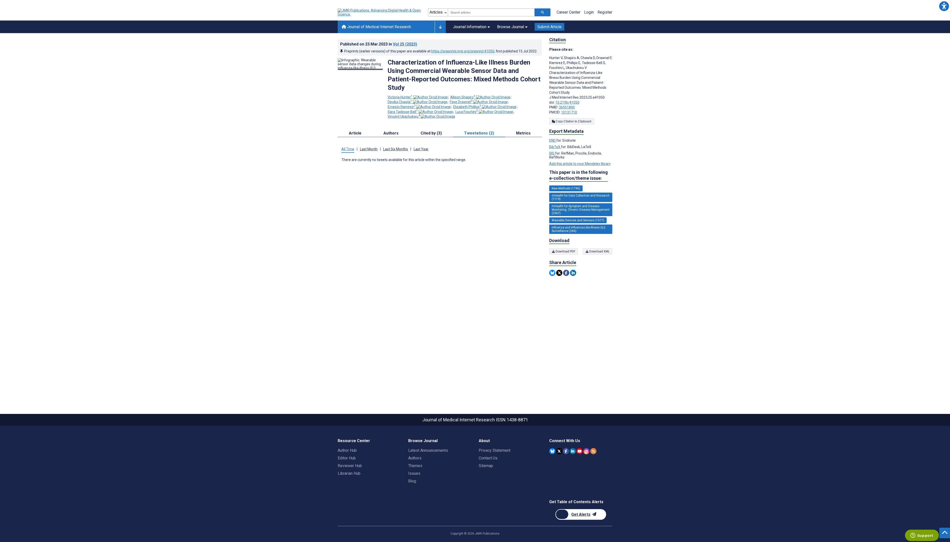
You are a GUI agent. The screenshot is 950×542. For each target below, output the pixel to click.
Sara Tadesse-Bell (403, 112)
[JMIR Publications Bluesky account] (552, 451)
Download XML (599, 251)
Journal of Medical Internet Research (378, 26)
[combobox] (491, 12)
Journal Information (469, 26)
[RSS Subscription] (593, 451)
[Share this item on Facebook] (566, 273)
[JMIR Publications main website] (380, 12)
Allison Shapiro (462, 97)
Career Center (568, 12)
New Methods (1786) (566, 188)
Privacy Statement (494, 450)
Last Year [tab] (421, 149)
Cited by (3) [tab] (431, 133)
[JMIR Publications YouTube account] (579, 451)
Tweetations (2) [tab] (479, 133)
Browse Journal (510, 26)
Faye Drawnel (461, 102)
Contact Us (488, 458)
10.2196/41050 (567, 102)
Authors (415, 458)
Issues (414, 473)
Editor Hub (347, 458)
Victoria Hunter (400, 97)
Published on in (378, 44)
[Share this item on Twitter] (559, 273)
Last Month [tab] (369, 149)
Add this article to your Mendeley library (580, 164)
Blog (412, 481)
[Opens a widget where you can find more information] (922, 536)
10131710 (569, 112)
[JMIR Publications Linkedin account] (573, 451)
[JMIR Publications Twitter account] (559, 451)
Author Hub (347, 450)
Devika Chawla (400, 102)
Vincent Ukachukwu (404, 116)
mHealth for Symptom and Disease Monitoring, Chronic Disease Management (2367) (581, 209)
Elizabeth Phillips (467, 107)
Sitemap (486, 465)
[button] (944, 6)
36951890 (567, 107)
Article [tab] (355, 133)
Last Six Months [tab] (395, 149)
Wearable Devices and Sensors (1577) (578, 220)
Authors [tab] (391, 133)
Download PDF (565, 251)
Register (604, 12)
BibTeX (555, 147)
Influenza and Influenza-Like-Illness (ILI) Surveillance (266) (578, 229)
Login (589, 12)
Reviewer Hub (350, 465)
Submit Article (549, 26)
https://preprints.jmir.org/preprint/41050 (462, 51)
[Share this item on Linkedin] (573, 273)
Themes (415, 465)
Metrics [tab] (523, 133)
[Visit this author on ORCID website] (430, 97)
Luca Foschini (466, 112)
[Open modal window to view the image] (360, 69)
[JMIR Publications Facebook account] (566, 451)
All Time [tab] (347, 149)
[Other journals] (440, 27)
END (552, 140)
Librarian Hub (349, 473)
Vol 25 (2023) (405, 44)
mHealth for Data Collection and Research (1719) (581, 197)
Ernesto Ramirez (402, 107)
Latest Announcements (428, 450)
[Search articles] (542, 12)
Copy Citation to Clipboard (573, 121)
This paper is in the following (578, 175)
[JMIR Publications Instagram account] (586, 451)
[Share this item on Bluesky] (552, 273)
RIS (552, 153)
